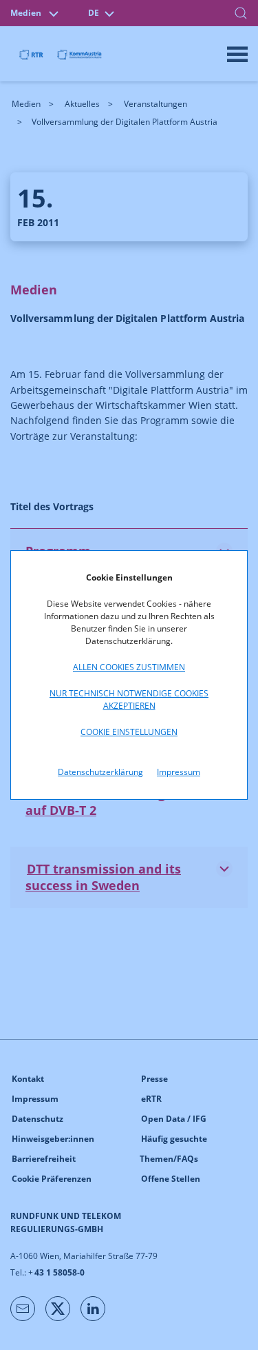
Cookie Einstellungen (129, 732)
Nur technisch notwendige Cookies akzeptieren (129, 699)
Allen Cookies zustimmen (129, 667)
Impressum (178, 772)
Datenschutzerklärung (100, 772)
